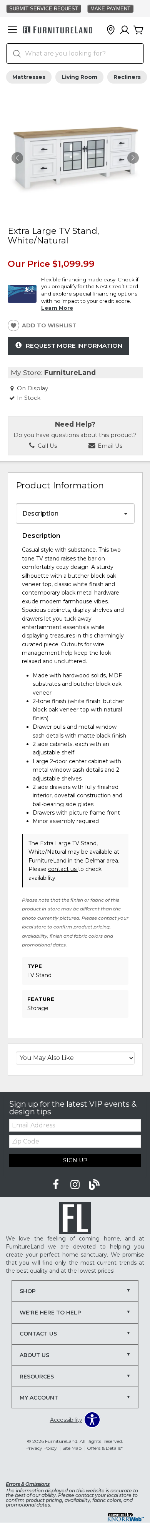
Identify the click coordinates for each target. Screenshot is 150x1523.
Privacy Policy (41, 1448)
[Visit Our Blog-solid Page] (94, 1184)
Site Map (72, 1448)
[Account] (124, 30)
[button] (12, 30)
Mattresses (28, 77)
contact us (63, 869)
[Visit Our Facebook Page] (56, 1184)
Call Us (46, 445)
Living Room (79, 77)
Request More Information (74, 345)
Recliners (127, 77)
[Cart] (138, 30)
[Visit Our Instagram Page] (76, 1184)
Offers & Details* (105, 1448)
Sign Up (75, 1160)
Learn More (57, 308)
